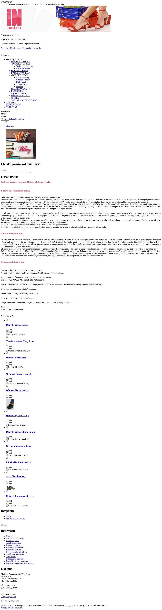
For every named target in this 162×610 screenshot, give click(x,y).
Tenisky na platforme (24, 66)
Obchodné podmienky (15, 538)
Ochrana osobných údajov (16, 552)
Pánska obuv (27, 48)
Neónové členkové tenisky (19, 374)
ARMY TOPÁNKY (19, 93)
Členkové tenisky (23, 68)
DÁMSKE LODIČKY (20, 61)
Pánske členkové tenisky (18, 462)
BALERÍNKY (17, 91)
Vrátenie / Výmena (13, 550)
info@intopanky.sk (8, 597)
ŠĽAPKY (15, 98)
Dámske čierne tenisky (17, 390)
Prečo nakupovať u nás (15, 518)
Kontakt (9, 536)
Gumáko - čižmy (23, 80)
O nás (8, 516)
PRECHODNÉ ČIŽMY (21, 89)
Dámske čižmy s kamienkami (21, 432)
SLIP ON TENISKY (19, 71)
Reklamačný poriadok (15, 547)
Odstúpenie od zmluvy (15, 554)
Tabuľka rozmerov (13, 543)
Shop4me (10, 126)
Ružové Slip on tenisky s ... (20, 496)
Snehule (19, 86)
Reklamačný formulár (14, 559)
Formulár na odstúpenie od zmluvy (20, 563)
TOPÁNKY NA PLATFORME (24, 100)
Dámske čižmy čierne (17, 325)
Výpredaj (37, 48)
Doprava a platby (13, 545)
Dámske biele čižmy (16, 357)
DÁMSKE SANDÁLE (20, 96)
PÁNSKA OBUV (13, 105)
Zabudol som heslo (16, 119)
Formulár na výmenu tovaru (17, 561)
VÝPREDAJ (11, 107)
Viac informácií (7, 608)
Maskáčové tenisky (16, 476)
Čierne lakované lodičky (18, 446)
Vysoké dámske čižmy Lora (20, 341)
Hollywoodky (21, 82)
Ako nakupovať (12, 541)
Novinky (4, 48)
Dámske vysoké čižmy (17, 415)
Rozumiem (18, 608)
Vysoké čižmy (21, 84)
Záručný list (11, 556)
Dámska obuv (15, 48)
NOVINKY (11, 102)
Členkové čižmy (22, 77)
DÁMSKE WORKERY (21, 73)
